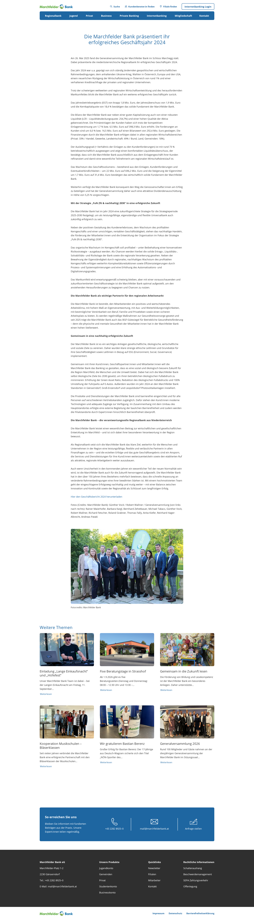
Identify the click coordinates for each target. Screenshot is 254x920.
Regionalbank (53, 15)
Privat (89, 15)
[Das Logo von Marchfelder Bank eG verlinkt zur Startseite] (58, 6)
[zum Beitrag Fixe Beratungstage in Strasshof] (127, 662)
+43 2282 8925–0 (114, 828)
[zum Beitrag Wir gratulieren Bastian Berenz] (127, 734)
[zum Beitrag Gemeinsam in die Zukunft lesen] (187, 662)
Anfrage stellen (193, 828)
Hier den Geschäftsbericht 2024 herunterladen (96, 496)
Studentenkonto (108, 886)
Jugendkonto (106, 868)
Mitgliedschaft (183, 15)
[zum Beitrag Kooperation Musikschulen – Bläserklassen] (67, 736)
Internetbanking (157, 15)
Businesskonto (107, 892)
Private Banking (129, 15)
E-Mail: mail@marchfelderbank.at (58, 886)
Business (106, 15)
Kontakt (204, 15)
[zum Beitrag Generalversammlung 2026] (187, 734)
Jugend (73, 15)
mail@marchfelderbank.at (154, 828)
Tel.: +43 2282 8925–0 (51, 880)
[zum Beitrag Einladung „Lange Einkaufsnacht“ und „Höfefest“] (67, 664)
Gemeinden (105, 874)
